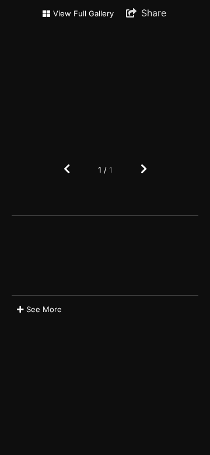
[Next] (143, 169)
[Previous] (66, 169)
